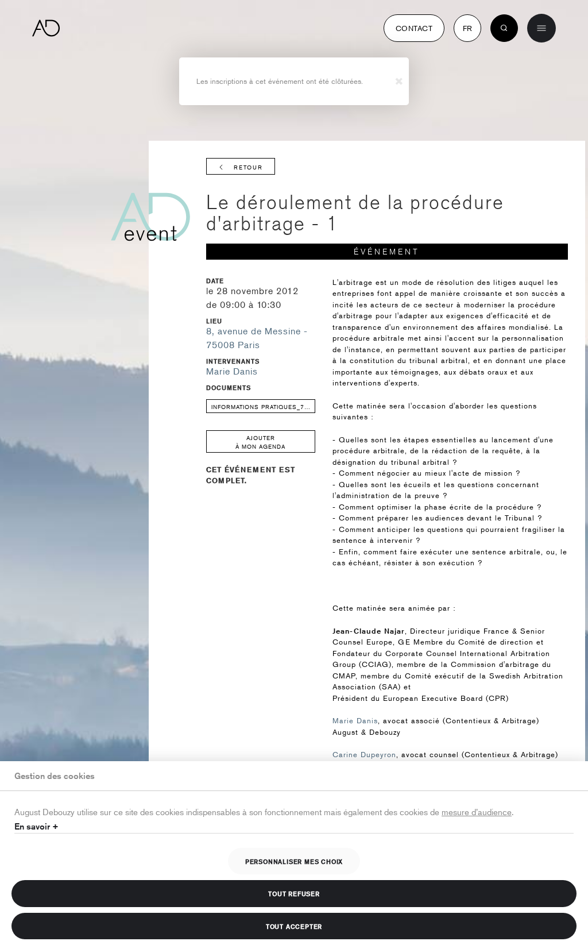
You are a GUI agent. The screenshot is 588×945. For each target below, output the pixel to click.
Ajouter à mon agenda (260, 442)
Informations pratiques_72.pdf (263, 406)
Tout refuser (294, 893)
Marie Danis (232, 371)
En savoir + (36, 826)
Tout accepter (294, 926)
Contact (414, 28)
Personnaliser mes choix (294, 861)
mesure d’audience (477, 811)
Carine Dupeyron (364, 754)
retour (248, 167)
